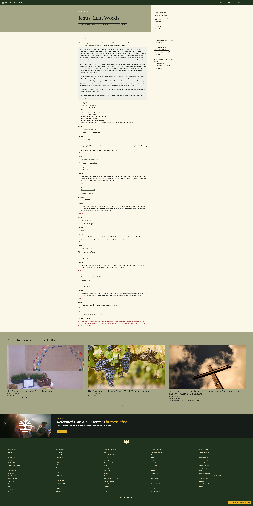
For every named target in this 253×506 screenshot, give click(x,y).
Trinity (152, 468)
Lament (200, 454)
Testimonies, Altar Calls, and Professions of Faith (210, 476)
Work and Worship (155, 473)
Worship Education (155, 478)
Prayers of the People (204, 478)
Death (81, 24)
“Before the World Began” (88, 159)
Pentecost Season (60, 449)
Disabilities (58, 491)
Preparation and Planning (157, 449)
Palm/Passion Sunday (13, 476)
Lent (9, 468)
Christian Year (59, 475)
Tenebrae (171, 40)
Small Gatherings (155, 462)
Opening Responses (156, 491)
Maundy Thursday (12, 478)
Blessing (58, 470)
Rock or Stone (115, 24)
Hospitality (106, 460)
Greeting (153, 488)
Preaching (106, 491)
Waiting (160, 19)
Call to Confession (203, 449)
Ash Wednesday (12, 470)
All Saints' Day (59, 454)
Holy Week (11, 473)
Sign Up (61, 431)
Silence (123, 24)
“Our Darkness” (85, 248)
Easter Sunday (11, 483)
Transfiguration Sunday (14, 465)
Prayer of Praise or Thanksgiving (207, 483)
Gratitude (106, 457)
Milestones (106, 473)
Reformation (154, 457)
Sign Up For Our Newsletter (238, 502)
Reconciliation (154, 454)
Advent (10, 452)
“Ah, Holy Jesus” (86, 220)
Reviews (153, 460)
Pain (168, 51)
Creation (16, 397)
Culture (58, 488)
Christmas (10, 454)
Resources (86, 11)
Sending (201, 486)
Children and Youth (60, 472)
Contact (230, 2)
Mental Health (107, 470)
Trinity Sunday (195, 400)
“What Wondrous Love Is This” (90, 314)
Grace (20, 397)
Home (80, 11)
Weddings (153, 470)
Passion (168, 65)
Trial (156, 19)
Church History (59, 478)
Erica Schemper (85, 38)
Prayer (189, 400)
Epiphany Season (12, 460)
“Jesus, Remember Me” (88, 190)
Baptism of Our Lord (13, 462)
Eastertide (10, 486)
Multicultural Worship (109, 481)
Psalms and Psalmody (156, 452)
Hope (24, 397)
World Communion (155, 476)
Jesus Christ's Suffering (100, 24)
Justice (112, 397)
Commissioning (60, 480)
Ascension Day (12, 489)
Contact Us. (138, 503)
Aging (57, 464)
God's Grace (103, 397)
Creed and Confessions (204, 473)
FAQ (239, 2)
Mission (105, 476)
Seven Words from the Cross (161, 40)
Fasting (105, 452)
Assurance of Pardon (204, 457)
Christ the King (59, 457)
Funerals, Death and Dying (110, 454)
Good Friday (157, 28)
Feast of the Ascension (175, 400)
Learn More (158, 21)
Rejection (157, 52)
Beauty (57, 467)
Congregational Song (61, 483)
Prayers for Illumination (204, 462)
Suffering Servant (165, 52)
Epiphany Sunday (12, 457)
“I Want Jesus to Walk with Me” (90, 277)
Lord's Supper (202, 481)
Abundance (9, 397)
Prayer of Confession (204, 452)
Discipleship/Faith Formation (110, 449)
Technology (154, 465)
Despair (87, 24)
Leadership (106, 468)
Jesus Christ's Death (165, 49)
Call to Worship (155, 486)
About (221, 2)
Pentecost (184, 400)
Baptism (201, 470)
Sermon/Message (203, 468)
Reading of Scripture (204, 465)
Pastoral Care (107, 489)
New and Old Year (108, 483)
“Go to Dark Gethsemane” (89, 129)
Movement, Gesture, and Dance (111, 478)
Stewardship (30, 397)
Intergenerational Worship (110, 462)
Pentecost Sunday (12, 491)
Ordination (106, 486)
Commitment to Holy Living (205, 460)
